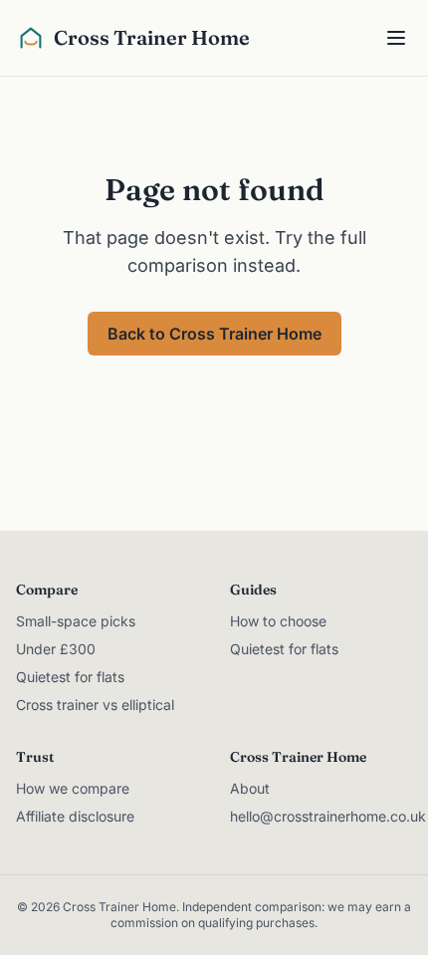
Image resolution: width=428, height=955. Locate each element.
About (250, 788)
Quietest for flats (70, 676)
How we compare (72, 788)
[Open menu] (398, 38)
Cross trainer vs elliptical (95, 704)
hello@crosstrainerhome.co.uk (328, 816)
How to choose (278, 620)
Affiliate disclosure (75, 816)
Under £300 (56, 648)
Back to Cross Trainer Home (214, 334)
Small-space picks (75, 620)
